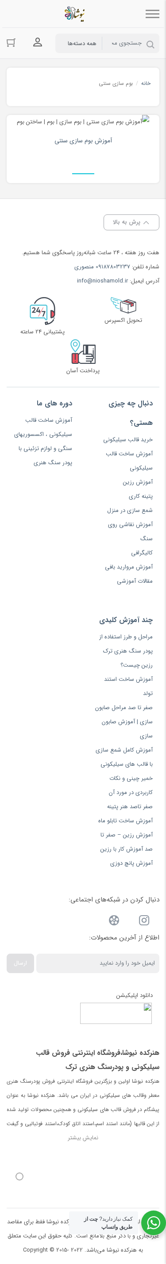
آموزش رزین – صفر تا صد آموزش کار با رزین (126, 842)
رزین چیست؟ (136, 665)
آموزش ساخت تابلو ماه (125, 820)
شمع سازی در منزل (130, 510)
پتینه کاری (141, 496)
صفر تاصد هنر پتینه (130, 806)
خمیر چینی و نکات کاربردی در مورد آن (131, 785)
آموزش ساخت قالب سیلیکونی (129, 461)
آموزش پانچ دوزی (131, 863)
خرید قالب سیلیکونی (128, 439)
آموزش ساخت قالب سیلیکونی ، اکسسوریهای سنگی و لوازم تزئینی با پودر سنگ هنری (43, 441)
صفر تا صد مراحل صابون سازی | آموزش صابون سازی (124, 722)
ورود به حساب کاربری (37, 42)
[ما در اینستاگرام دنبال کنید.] (144, 922)
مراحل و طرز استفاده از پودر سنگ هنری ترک (126, 644)
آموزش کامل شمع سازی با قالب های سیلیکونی (124, 757)
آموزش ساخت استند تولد (128, 686)
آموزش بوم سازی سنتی (83, 140)
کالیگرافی (142, 553)
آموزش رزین (138, 482)
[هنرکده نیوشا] (76, 13)
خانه (146, 83)
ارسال (20, 963)
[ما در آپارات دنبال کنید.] (114, 922)
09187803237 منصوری (102, 266)
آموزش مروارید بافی (129, 567)
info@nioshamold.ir (102, 281)
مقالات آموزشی (135, 581)
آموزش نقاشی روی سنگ (130, 531)
